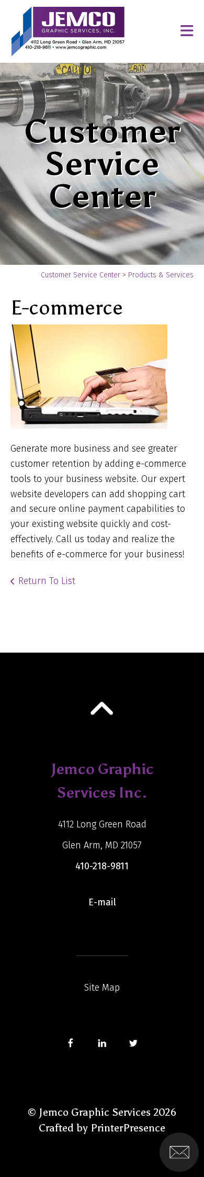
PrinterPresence (127, 1128)
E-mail (102, 902)
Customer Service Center (80, 275)
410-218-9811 (102, 866)
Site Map (102, 987)
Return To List (46, 581)
